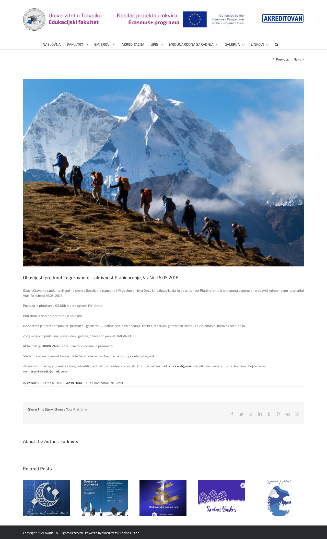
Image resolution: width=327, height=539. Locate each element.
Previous (282, 59)
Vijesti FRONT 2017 (78, 382)
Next (297, 59)
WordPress (110, 532)
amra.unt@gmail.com (184, 366)
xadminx (33, 382)
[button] (276, 44)
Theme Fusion (129, 532)
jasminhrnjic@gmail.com (49, 371)
